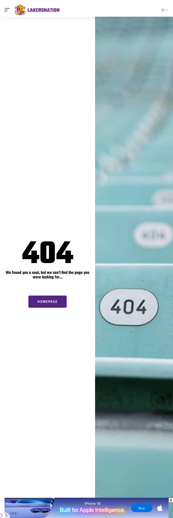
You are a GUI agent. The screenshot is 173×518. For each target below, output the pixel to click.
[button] (8, 10)
